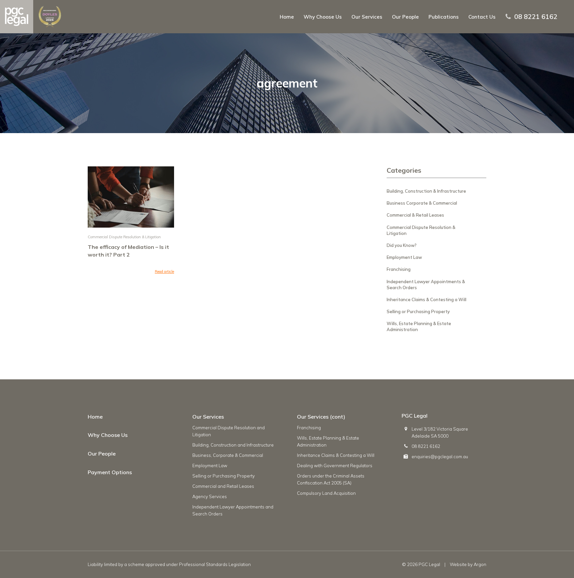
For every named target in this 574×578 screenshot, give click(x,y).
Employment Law (404, 257)
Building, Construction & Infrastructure (426, 191)
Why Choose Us (323, 17)
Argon (480, 564)
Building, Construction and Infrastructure (233, 445)
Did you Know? (402, 245)
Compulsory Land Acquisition (326, 493)
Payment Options (110, 472)
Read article (164, 271)
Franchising (399, 269)
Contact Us (482, 17)
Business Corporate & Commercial (422, 203)
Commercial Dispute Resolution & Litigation (124, 237)
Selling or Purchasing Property (418, 311)
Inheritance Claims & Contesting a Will (426, 299)
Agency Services (209, 496)
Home (287, 17)
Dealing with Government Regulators (334, 465)
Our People (405, 17)
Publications (444, 17)
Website (458, 564)
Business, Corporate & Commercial (227, 455)
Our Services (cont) (321, 416)
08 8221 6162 (535, 16)
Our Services (366, 17)
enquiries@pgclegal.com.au (440, 456)
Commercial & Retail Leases (415, 215)
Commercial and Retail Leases (223, 486)
